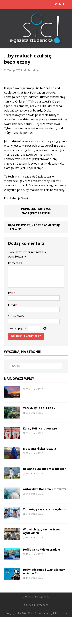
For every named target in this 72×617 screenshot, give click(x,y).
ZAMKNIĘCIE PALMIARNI (39, 408)
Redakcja (33, 70)
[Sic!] (36, 28)
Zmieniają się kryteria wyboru (44, 509)
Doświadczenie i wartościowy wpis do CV (44, 571)
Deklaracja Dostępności (36, 596)
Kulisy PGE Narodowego (40, 428)
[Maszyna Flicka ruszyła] (12, 456)
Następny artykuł (36, 213)
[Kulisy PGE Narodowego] (12, 436)
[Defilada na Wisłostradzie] (12, 557)
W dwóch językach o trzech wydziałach (42, 531)
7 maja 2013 (14, 70)
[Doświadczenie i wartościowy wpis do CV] (12, 577)
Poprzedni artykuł (36, 209)
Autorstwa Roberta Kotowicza (45, 489)
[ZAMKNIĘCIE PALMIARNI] (12, 416)
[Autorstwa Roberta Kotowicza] (12, 497)
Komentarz (15, 263)
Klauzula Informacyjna (36, 605)
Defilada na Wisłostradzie (41, 549)
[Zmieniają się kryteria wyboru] (12, 517)
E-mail (12, 305)
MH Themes (60, 613)
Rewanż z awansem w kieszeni (45, 469)
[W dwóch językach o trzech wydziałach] (12, 537)
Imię (11, 293)
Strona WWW (16, 316)
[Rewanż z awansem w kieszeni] (12, 477)
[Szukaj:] (36, 366)
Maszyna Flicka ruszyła (39, 448)
